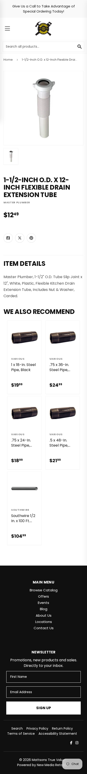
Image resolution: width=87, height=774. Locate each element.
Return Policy (62, 728)
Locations (43, 621)
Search (17, 728)
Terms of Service (21, 733)
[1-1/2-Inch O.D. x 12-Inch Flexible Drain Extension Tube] (10, 156)
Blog (43, 608)
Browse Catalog (44, 590)
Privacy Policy (37, 728)
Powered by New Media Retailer (42, 765)
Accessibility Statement (58, 733)
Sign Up (43, 707)
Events (43, 602)
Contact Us (44, 628)
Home (8, 59)
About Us (44, 615)
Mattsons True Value (48, 760)
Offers (43, 596)
